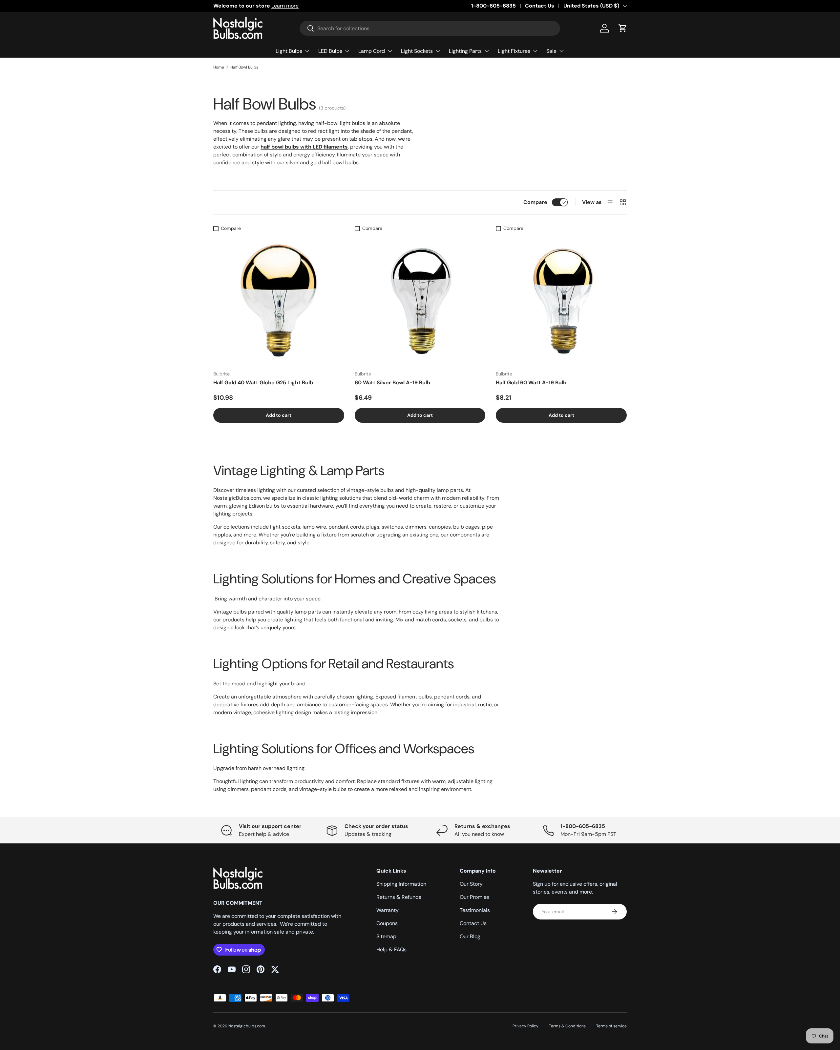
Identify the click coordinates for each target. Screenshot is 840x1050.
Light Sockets (417, 51)
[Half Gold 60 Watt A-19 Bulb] (561, 299)
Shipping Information (401, 883)
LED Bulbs (330, 51)
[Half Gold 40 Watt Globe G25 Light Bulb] (278, 299)
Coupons (387, 923)
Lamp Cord (371, 51)
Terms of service (611, 1026)
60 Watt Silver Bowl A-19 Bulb (392, 382)
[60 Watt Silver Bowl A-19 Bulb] (420, 299)
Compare (535, 202)
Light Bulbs (289, 51)
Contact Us (539, 5)
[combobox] (430, 28)
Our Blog (470, 936)
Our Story (471, 883)
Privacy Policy (525, 1026)
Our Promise (474, 897)
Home (218, 67)
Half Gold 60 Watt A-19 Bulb (531, 382)
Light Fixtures (514, 51)
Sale (551, 51)
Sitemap (386, 936)
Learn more (285, 5)
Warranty (387, 910)
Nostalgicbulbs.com (246, 1026)
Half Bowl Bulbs (244, 67)
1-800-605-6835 (493, 5)
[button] (623, 28)
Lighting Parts (465, 51)
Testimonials (475, 910)
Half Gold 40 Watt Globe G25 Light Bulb (263, 382)
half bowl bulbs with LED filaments (304, 146)
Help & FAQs (391, 949)
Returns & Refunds (398, 897)
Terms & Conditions (567, 1026)
